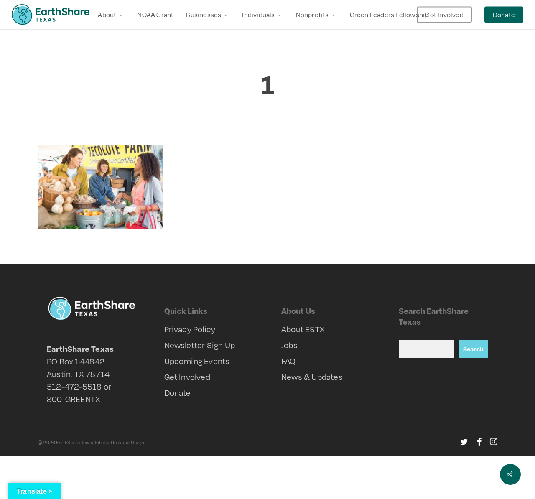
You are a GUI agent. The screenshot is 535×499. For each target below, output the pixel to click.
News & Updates (312, 377)
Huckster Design (128, 443)
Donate (177, 392)
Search (473, 349)
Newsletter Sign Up (199, 345)
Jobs (289, 345)
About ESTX (303, 329)
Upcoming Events (197, 361)
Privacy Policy (190, 329)
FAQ (288, 361)
